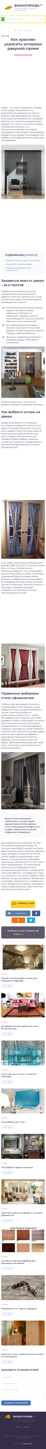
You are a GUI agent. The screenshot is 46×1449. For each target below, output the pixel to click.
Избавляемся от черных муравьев (19, 1309)
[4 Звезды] (21, 934)
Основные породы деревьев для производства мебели (18, 1262)
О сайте (18, 1427)
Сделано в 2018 (18, 1443)
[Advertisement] (23, 83)
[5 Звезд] (23, 934)
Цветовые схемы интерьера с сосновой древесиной (21, 1214)
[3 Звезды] (19, 934)
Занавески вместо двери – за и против (23, 260)
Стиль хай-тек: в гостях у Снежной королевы (19, 1075)
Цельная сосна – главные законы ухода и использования (22, 1355)
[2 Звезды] (17, 934)
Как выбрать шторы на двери (19, 264)
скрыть (31, 255)
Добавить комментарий (16, 1403)
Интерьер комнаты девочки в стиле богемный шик (19, 1027)
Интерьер (4, 974)
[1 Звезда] (14, 934)
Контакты (27, 1427)
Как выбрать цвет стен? (13, 1122)
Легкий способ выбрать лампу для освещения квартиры (19, 979)
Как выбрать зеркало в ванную (17, 1167)
